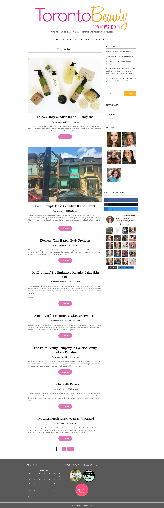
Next (70, 449)
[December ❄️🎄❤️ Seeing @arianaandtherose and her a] (125, 253)
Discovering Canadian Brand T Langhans (65, 117)
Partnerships (112, 114)
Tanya (77, 245)
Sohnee (74, 211)
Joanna (76, 122)
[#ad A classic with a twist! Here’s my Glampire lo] (125, 261)
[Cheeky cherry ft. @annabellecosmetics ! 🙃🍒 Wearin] (117, 245)
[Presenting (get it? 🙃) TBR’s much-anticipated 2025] (132, 253)
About (110, 110)
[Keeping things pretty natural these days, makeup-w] (109, 245)
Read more (65, 137)
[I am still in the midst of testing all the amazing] (132, 261)
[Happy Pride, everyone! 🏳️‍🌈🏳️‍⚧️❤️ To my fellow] (109, 238)
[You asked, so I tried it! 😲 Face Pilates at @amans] (132, 238)
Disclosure (111, 118)
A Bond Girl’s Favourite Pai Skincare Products (65, 316)
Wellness (102, 39)
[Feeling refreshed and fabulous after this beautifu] (132, 245)
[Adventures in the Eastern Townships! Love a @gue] (109, 230)
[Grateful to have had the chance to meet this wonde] (125, 238)
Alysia (75, 424)
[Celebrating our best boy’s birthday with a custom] (125, 230)
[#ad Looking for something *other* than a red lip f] (109, 261)
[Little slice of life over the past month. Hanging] (117, 261)
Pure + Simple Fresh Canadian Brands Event (65, 206)
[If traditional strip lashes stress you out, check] (132, 230)
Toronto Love (89, 39)
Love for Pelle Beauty (65, 384)
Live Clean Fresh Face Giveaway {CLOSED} (65, 418)
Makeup (59, 39)
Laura (76, 389)
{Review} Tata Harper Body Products (65, 240)
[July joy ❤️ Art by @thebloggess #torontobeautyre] (117, 230)
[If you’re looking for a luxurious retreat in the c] (117, 238)
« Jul (28, 496)
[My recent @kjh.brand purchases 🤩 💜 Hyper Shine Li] (125, 245)
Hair (67, 39)
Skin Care (76, 39)
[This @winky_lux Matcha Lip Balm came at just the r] (109, 253)
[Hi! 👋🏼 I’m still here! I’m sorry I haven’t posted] (117, 253)
